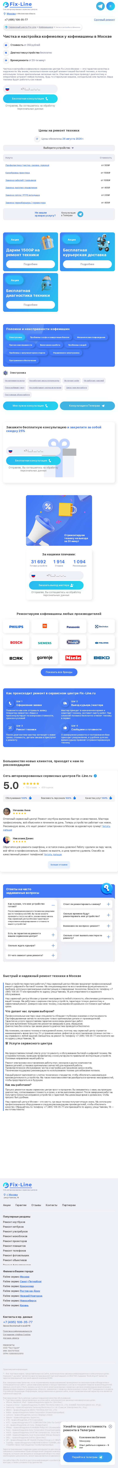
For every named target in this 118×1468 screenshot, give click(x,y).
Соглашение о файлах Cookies (17, 1335)
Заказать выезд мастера (54, 585)
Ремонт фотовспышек (16, 1255)
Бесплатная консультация (28, 98)
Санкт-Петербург (31, 1281)
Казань (24, 1305)
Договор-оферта (11, 1338)
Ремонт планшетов (14, 1245)
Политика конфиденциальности (17, 1331)
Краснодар (27, 1286)
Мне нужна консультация (28, 405)
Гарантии (21, 1205)
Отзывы (36, 1205)
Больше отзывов (59, 865)
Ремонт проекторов (15, 1241)
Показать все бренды (59, 672)
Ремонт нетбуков (13, 1226)
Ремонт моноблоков (15, 1236)
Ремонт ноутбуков (14, 1222)
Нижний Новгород (31, 1295)
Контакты (51, 1205)
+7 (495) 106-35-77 (16, 19)
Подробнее (30, 264)
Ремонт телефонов (14, 1250)
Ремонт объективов (15, 1260)
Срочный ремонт (104, 20)
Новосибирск (28, 1300)
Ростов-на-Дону (30, 1291)
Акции (7, 1205)
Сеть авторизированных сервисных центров (20, 9)
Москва (24, 1276)
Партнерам (68, 1205)
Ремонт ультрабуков (15, 1231)
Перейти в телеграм (84, 1457)
